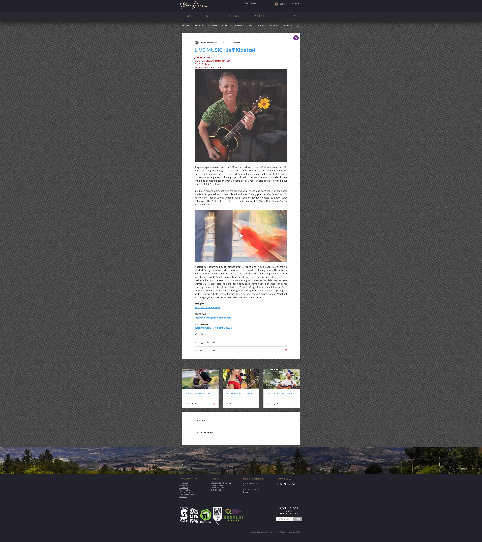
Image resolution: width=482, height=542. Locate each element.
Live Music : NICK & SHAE (239, 393)
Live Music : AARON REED (280, 393)
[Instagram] (281, 484)
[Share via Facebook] (196, 342)
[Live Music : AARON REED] (281, 379)
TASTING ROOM (256, 25)
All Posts (186, 25)
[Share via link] (214, 342)
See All (297, 364)
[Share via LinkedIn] (208, 342)
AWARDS (199, 25)
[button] (295, 3)
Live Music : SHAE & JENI (198, 393)
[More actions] (285, 42)
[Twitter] (285, 484)
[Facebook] (277, 484)
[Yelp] (289, 484)
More (286, 25)
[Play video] (241, 236)
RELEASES (212, 25)
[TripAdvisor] (293, 484)
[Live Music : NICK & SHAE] (241, 379)
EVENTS (226, 25)
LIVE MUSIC (274, 25)
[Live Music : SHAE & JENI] (200, 379)
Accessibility (296, 532)
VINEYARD (239, 25)
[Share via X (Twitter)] (202, 342)
